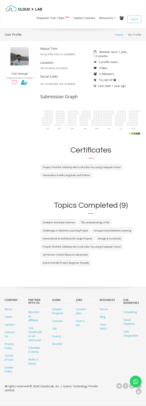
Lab (54, 328)
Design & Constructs (109, 238)
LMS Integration (130, 333)
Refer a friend (33, 361)
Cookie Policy (9, 369)
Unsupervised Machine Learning (112, 230)
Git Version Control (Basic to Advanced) (65, 254)
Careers (10, 324)
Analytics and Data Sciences (59, 222)
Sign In (134, 19)
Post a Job (80, 323)
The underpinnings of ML (95, 222)
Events (56, 336)
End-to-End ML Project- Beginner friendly (66, 262)
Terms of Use (9, 357)
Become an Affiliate (33, 316)
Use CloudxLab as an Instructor (35, 334)
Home (119, 34)
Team (8, 317)
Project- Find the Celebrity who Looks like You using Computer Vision (82, 246)
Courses (57, 321)
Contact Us (10, 334)
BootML (57, 344)
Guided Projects (57, 311)
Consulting (130, 312)
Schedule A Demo (34, 349)
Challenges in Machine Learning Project (65, 230)
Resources (106, 18)
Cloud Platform (129, 322)
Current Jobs (81, 311)
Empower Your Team (53, 18)
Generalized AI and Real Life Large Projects (67, 238)
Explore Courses (84, 18)
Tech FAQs (103, 326)
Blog (103, 317)
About (8, 309)
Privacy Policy (9, 346)
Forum (104, 309)
